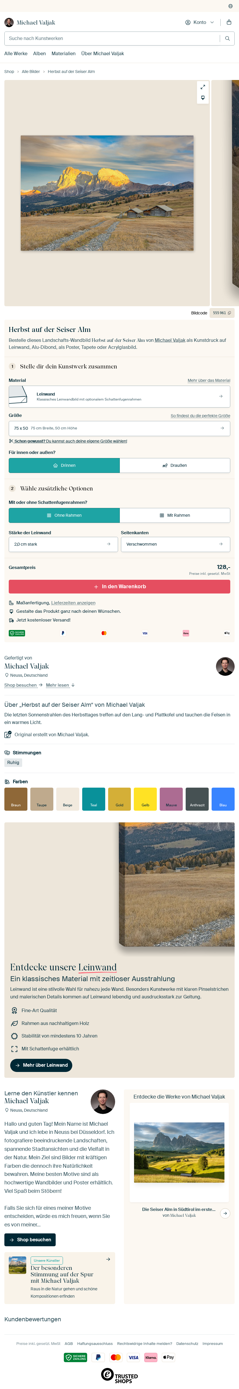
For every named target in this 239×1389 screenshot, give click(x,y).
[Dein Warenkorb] (229, 22)
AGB (69, 1343)
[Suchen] (227, 38)
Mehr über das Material (209, 380)
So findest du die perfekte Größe (200, 415)
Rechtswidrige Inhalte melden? (144, 1343)
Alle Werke (15, 54)
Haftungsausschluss (95, 1343)
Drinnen (68, 465)
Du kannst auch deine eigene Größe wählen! (71, 441)
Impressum (213, 1343)
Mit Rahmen (178, 515)
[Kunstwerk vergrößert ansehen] (203, 87)
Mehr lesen (58, 685)
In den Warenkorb (124, 586)
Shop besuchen (21, 685)
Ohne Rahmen (68, 515)
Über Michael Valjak (102, 54)
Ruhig (13, 763)
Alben (39, 54)
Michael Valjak (36, 22)
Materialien (63, 54)
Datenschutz (187, 1343)
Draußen (179, 465)
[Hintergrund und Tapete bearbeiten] (203, 98)
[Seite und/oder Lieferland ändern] (230, 6)
